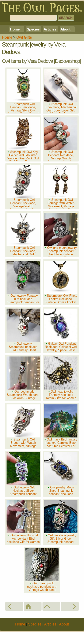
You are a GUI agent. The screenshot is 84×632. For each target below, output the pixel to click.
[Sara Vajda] (70, 606)
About (65, 29)
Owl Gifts (24, 37)
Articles (50, 29)
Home (15, 29)
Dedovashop (67, 61)
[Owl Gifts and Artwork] (51, 606)
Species (33, 29)
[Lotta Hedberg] (14, 606)
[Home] (33, 606)
